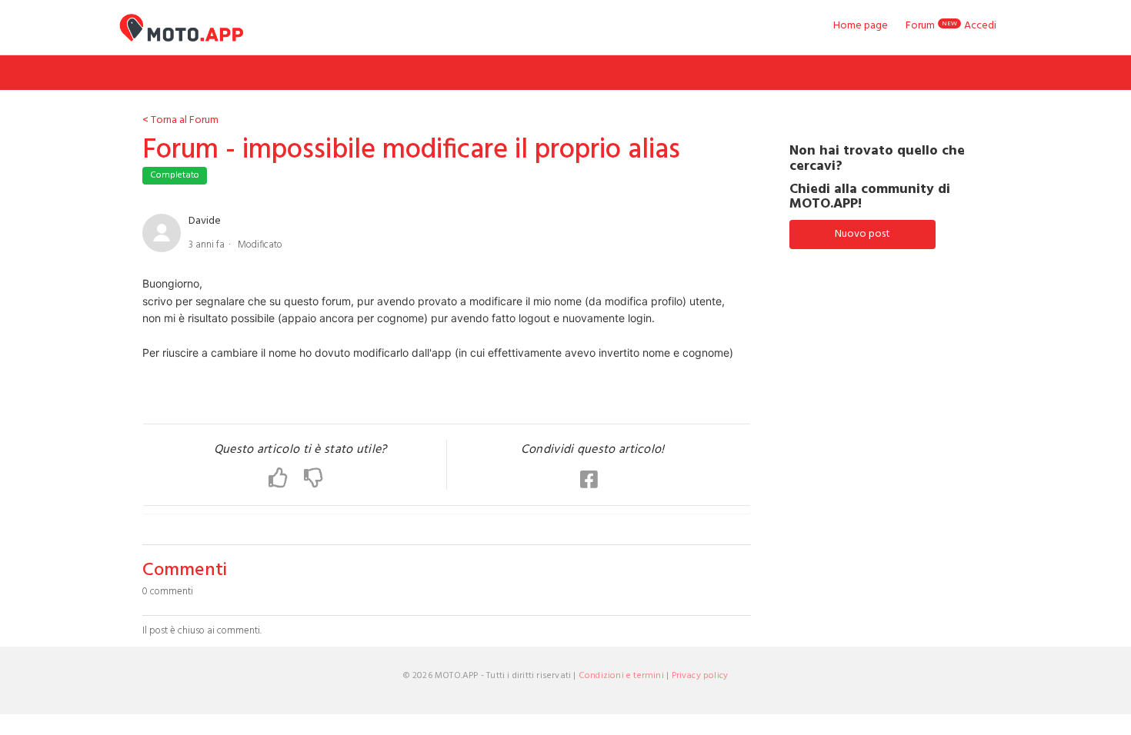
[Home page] (181, 27)
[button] (286, 479)
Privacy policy (700, 675)
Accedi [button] (980, 26)
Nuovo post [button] (862, 234)
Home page (860, 26)
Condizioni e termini (621, 675)
